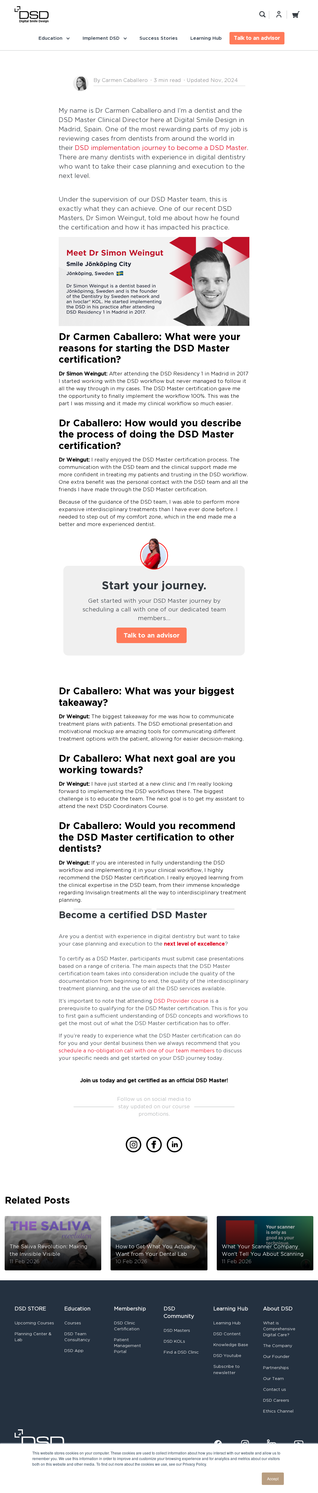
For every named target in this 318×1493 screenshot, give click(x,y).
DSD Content (227, 1334)
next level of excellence (194, 944)
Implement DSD (101, 38)
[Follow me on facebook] (154, 1144)
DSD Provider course (181, 1001)
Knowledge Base (230, 1344)
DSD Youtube (227, 1355)
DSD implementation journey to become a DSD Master (161, 148)
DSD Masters (177, 1330)
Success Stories (158, 38)
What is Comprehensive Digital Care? (279, 1329)
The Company (277, 1345)
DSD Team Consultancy (77, 1337)
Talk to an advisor (257, 38)
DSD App (74, 1350)
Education (51, 38)
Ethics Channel (278, 1411)
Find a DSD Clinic (181, 1352)
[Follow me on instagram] (133, 1144)
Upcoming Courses (34, 1323)
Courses (72, 1323)
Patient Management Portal (127, 1345)
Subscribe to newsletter (226, 1369)
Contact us (274, 1389)
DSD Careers (276, 1400)
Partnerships (276, 1367)
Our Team (273, 1378)
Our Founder (276, 1356)
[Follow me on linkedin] (174, 1144)
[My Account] (279, 14)
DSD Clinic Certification (126, 1326)
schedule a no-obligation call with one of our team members (137, 1051)
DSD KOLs (174, 1341)
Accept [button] (273, 1478)
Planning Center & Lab (33, 1337)
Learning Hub (206, 38)
